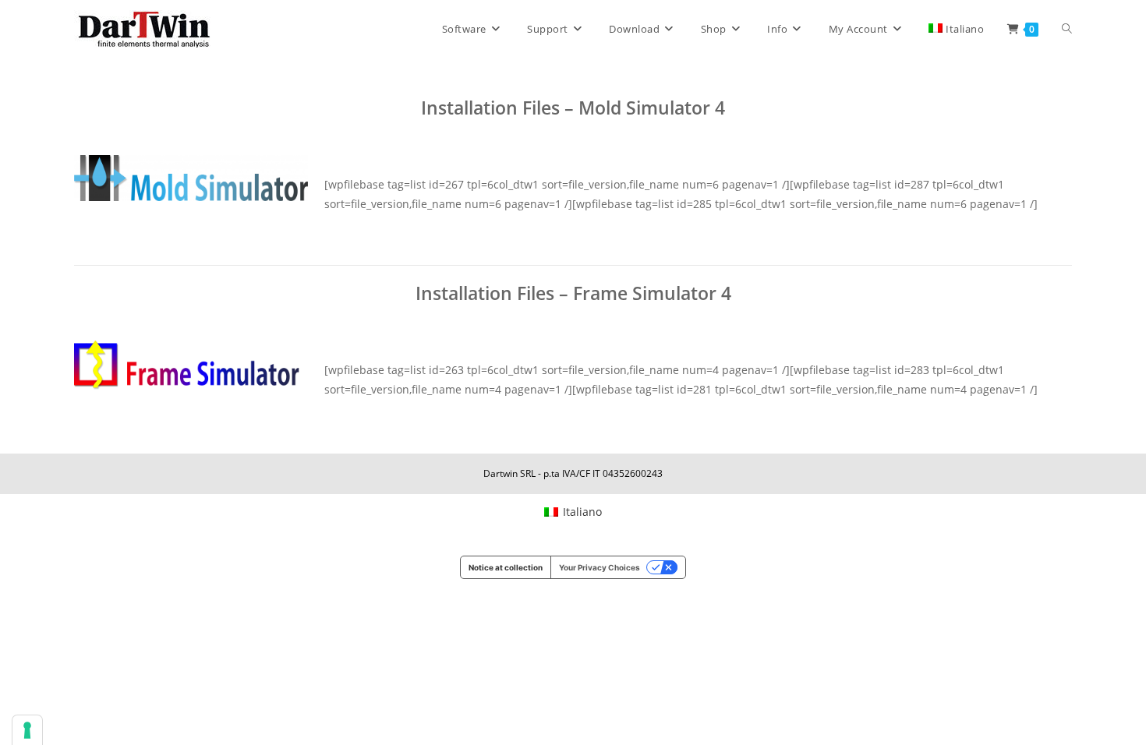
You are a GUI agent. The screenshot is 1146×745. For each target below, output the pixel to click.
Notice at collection (506, 567)
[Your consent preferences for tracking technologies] (27, 730)
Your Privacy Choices (599, 567)
